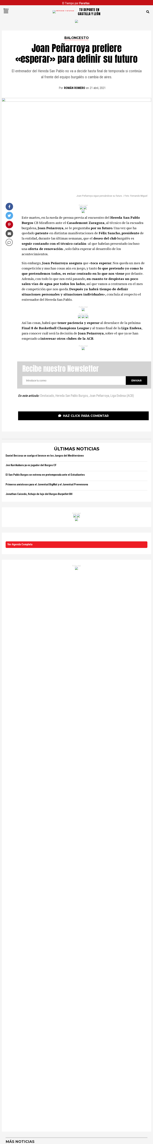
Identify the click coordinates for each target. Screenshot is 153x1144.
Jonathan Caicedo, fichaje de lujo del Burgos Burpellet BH (39, 494)
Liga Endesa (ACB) (122, 396)
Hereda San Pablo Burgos (71, 396)
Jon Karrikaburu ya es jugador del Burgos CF (31, 465)
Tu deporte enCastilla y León (89, 12)
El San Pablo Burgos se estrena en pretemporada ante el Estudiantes (45, 474)
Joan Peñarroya (99, 396)
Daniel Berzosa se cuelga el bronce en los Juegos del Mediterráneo (45, 455)
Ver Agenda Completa (19, 544)
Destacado (47, 396)
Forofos (84, 3)
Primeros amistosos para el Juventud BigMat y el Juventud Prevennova (47, 484)
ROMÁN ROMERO (74, 88)
